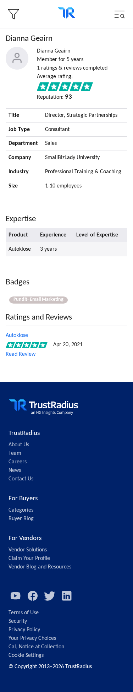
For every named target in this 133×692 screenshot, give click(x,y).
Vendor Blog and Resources (40, 567)
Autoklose (17, 335)
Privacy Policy (24, 630)
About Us (19, 445)
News (15, 470)
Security (18, 621)
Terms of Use (24, 613)
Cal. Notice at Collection (36, 647)
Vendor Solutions (28, 550)
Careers (18, 462)
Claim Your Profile (29, 558)
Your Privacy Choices (32, 638)
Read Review (20, 354)
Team (15, 453)
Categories (21, 510)
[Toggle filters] (13, 14)
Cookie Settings (26, 655)
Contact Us (21, 479)
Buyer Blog (21, 519)
